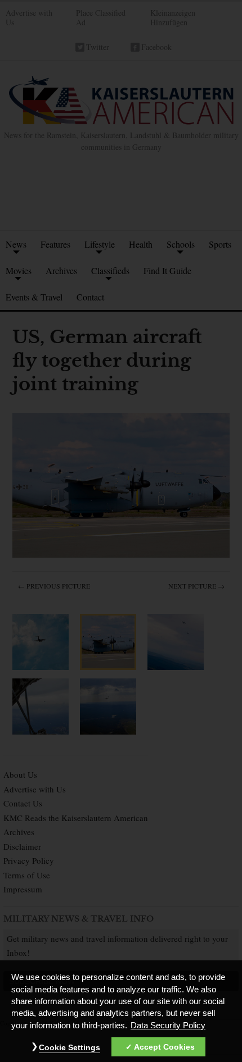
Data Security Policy (168, 1025)
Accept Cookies (164, 1046)
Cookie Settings (69, 1047)
